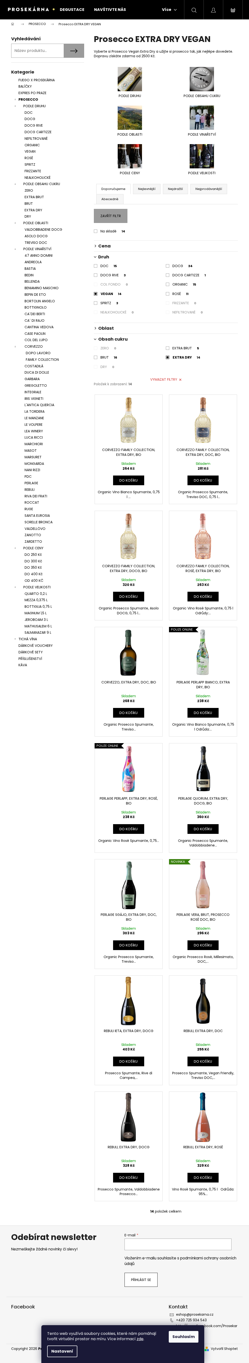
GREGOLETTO (36, 385)
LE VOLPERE (34, 424)
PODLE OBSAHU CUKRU (41, 183)
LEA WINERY (34, 431)
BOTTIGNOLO (36, 307)
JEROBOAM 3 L (36, 619)
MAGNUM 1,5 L (36, 613)
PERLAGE (31, 483)
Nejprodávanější (209, 189)
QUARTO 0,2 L (36, 593)
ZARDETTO (33, 541)
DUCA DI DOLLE (37, 372)
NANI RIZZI (32, 470)
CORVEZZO (34, 346)
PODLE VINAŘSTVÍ (37, 248)
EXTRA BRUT (34, 197)
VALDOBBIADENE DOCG (43, 229)
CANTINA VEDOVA (39, 327)
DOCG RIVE (34, 125)
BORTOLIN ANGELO (40, 301)
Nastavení (62, 1351)
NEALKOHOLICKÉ (38, 177)
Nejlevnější (146, 189)
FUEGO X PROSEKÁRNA (36, 80)
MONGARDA (34, 463)
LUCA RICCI (34, 437)
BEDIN (29, 275)
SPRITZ (30, 164)
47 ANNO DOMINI (39, 255)
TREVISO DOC (36, 242)
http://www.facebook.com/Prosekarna (206, 1328)
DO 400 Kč (34, 574)
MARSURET (33, 457)
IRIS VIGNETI (34, 398)
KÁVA (22, 665)
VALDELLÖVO (35, 528)
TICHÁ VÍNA (27, 639)
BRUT (29, 203)
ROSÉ (180, 293)
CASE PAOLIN (35, 333)
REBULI (30, 489)
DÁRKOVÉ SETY (30, 652)
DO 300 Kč (33, 561)
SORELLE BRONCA (39, 522)
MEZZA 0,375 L (36, 600)
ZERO (29, 190)
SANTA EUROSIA (37, 515)
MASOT (31, 450)
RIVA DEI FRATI (36, 496)
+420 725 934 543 (191, 1320)
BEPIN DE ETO (35, 294)
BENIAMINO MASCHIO (42, 288)
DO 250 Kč (33, 554)
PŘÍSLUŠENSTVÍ (30, 658)
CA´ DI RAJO (34, 320)
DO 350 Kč (33, 567)
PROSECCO (28, 99)
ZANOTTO (33, 535)
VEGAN (30, 151)
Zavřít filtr (110, 215)
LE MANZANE (34, 418)
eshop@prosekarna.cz (194, 1314)
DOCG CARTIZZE (38, 132)
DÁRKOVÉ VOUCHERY (35, 645)
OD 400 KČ (34, 580)
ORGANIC (32, 145)
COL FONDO (114, 284)
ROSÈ (29, 158)
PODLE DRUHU (34, 106)
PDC (28, 476)
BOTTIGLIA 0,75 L (38, 606)
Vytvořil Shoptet (224, 1349)
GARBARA (32, 379)
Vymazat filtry (163, 379)
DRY (28, 216)
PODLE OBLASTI (35, 223)
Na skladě (112, 231)
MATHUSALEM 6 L (38, 626)
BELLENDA (32, 281)
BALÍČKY (25, 86)
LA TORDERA (34, 411)
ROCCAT (32, 502)
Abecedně (109, 199)
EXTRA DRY (33, 210)
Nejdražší (175, 189)
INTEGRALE (33, 392)
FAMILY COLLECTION (42, 359)
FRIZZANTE (33, 171)
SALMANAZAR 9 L (38, 632)
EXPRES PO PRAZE (32, 92)
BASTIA (30, 268)
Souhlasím (183, 1336)
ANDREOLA (33, 262)
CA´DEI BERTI (35, 314)
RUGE (29, 509)
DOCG (30, 118)
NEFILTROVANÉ (36, 138)
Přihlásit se (141, 1279)
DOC (29, 112)
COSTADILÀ (34, 366)
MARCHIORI (34, 444)
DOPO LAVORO (38, 353)
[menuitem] (72, 9)
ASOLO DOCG (36, 236)
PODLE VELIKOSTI (37, 587)
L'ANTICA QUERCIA (39, 404)
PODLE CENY (33, 548)
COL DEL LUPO (36, 339)
